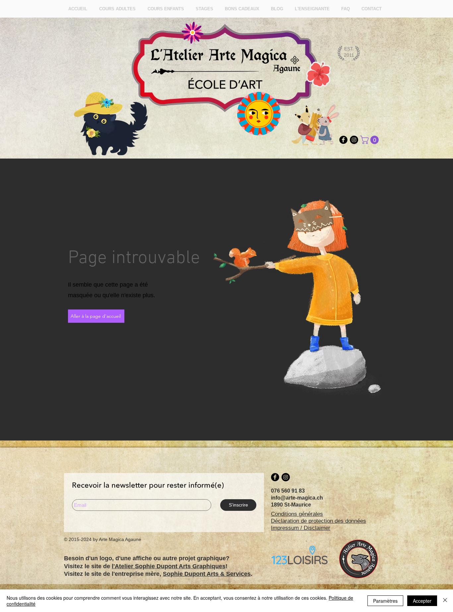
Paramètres (385, 600)
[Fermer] (445, 601)
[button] (370, 140)
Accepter (422, 600)
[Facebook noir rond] (343, 140)
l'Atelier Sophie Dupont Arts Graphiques (169, 566)
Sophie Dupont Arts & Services (207, 574)
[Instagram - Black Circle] (354, 140)
